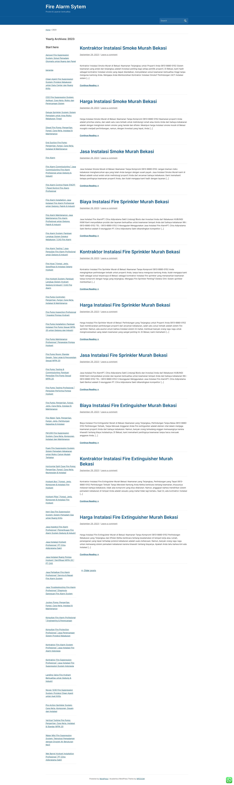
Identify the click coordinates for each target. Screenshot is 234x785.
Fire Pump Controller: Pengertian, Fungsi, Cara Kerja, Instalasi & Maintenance (60, 300)
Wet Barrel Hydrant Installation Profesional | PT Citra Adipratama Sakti (60, 756)
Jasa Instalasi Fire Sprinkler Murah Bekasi (123, 355)
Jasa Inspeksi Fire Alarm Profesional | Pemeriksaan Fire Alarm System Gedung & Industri (61, 530)
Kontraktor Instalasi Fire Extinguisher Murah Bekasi (126, 461)
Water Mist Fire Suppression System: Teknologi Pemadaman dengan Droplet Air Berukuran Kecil (60, 740)
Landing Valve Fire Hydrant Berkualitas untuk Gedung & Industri (58, 678)
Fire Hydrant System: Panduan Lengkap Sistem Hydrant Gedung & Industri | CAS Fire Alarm (60, 283)
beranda (49, 70)
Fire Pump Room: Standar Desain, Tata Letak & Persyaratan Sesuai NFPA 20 (61, 357)
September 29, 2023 (89, 54)
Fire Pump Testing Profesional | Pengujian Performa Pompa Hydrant (60, 390)
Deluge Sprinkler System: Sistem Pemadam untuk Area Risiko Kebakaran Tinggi (61, 115)
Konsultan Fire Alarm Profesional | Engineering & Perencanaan (61, 619)
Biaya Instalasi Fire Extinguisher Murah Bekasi (128, 405)
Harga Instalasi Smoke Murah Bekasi (118, 101)
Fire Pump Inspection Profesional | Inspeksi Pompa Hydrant (61, 313)
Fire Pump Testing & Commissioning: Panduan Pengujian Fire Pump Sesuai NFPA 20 (58, 374)
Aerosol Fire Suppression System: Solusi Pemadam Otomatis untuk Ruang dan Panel (61, 58)
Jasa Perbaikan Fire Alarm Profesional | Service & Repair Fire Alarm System (59, 575)
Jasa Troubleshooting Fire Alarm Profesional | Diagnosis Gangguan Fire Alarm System (61, 590)
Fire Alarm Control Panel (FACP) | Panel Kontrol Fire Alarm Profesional (60, 188)
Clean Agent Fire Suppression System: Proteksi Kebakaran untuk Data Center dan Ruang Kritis (59, 84)
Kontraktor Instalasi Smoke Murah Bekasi (123, 48)
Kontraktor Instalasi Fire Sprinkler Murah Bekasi (130, 251)
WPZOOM (141, 779)
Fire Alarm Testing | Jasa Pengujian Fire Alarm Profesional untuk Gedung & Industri (61, 251)
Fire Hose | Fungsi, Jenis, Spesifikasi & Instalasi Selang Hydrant (59, 266)
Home (48, 30)
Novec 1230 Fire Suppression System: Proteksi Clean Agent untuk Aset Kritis (59, 693)
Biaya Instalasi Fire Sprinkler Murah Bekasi (124, 201)
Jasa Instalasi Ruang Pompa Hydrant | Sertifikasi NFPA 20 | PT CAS (60, 560)
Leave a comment (109, 54)
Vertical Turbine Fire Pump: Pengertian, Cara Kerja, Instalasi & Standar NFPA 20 (60, 723)
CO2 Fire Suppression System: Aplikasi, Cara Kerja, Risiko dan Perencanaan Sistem (60, 100)
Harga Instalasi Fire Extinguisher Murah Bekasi (129, 517)
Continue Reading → (89, 85)
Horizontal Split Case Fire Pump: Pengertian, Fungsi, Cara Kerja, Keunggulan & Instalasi (61, 469)
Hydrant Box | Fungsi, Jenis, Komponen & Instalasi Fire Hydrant (58, 484)
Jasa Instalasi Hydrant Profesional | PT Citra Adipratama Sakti (56, 545)
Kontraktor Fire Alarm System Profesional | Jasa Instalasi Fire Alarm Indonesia (60, 647)
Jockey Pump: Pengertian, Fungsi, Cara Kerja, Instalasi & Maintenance (59, 605)
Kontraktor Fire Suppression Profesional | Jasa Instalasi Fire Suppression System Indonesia (60, 663)
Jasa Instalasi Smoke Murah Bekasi (117, 151)
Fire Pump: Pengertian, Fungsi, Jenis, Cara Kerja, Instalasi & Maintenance (59, 405)
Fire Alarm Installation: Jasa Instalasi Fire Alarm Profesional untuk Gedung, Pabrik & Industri (60, 203)
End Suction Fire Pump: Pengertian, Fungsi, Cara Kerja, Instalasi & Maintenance (60, 145)
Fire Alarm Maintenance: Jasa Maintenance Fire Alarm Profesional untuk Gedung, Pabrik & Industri (59, 220)
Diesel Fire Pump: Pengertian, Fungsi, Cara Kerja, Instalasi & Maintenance (59, 130)
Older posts (88, 570)
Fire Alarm (50, 157)
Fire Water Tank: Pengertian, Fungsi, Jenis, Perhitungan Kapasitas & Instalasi (59, 421)
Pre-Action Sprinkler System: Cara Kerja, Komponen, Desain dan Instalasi (59, 708)
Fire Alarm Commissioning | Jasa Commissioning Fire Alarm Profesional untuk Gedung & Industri (61, 171)
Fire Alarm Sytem (66, 7)
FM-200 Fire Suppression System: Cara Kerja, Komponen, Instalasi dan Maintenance (60, 436)
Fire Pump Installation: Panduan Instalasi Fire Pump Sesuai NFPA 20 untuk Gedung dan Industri (60, 327)
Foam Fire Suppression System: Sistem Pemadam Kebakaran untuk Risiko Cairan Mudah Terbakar (60, 453)
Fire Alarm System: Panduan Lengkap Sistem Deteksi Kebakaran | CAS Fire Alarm (59, 236)
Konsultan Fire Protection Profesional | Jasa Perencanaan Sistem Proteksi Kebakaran (60, 632)
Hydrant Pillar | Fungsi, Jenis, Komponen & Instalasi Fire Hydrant (59, 499)
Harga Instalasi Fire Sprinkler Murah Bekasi (125, 305)
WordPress (104, 779)
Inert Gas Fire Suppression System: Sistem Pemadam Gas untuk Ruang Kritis (60, 514)
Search (185, 20)
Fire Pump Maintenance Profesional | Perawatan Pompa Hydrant (60, 342)
